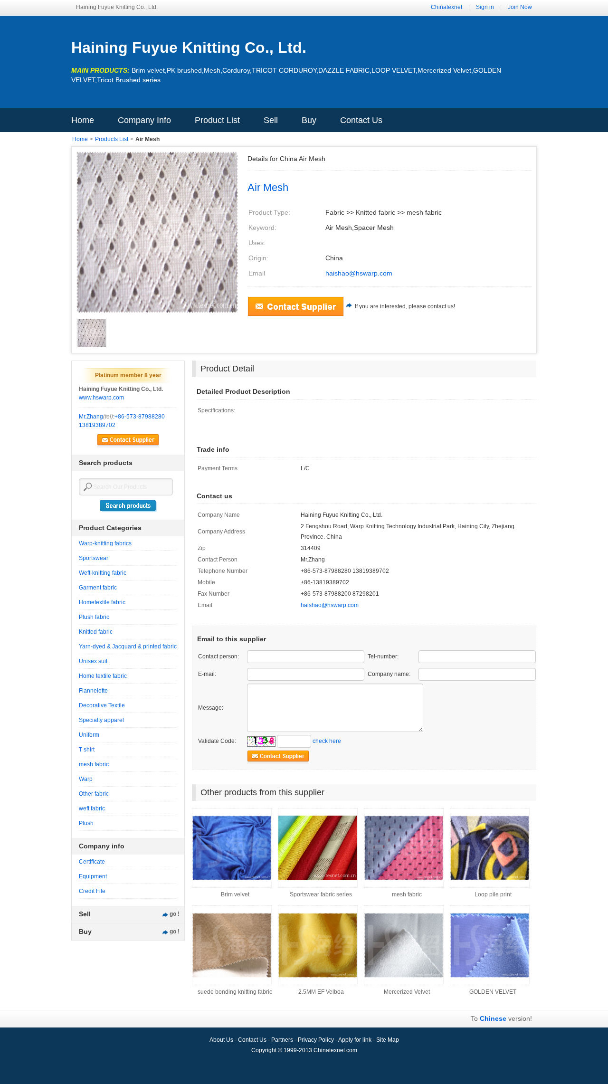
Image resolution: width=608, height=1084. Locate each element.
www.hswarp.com (101, 397)
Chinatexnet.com (335, 1050)
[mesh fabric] (403, 878)
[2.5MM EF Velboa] (317, 975)
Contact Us (361, 120)
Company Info (144, 120)
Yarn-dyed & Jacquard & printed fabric (128, 646)
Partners (282, 1039)
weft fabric (92, 808)
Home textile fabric (103, 676)
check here (327, 741)
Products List (111, 139)
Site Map (387, 1039)
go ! (175, 914)
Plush (86, 823)
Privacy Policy (316, 1039)
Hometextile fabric (102, 602)
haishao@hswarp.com (358, 273)
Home (82, 120)
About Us (222, 1039)
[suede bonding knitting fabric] (231, 975)
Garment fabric (98, 587)
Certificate (92, 861)
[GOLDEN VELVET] (489, 975)
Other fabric (94, 793)
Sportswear (93, 558)
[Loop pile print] (489, 878)
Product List (217, 120)
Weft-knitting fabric (102, 573)
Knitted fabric (96, 631)
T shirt (87, 749)
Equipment (93, 876)
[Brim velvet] (231, 878)
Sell (271, 120)
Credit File (92, 891)
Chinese (493, 1018)
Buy (309, 120)
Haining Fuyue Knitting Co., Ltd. (188, 47)
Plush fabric (94, 617)
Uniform (89, 735)
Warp (86, 779)
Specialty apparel (101, 720)
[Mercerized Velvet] (403, 975)
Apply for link (355, 1039)
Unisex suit (93, 661)
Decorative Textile (102, 705)
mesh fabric (94, 764)
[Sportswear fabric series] (317, 878)
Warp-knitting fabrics (105, 543)
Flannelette (93, 690)
